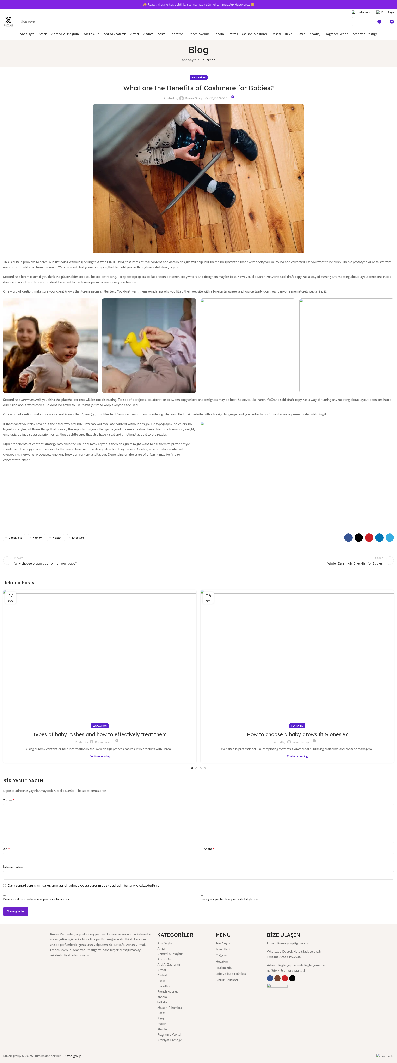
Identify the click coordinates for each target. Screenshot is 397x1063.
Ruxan (161, 1024)
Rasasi (161, 1013)
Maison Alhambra (169, 1008)
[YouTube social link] (16, 12)
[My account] (367, 21)
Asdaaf (162, 975)
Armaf (161, 970)
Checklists (15, 537)
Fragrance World (169, 1035)
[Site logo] (8, 21)
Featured (297, 725)
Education (208, 60)
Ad (6, 849)
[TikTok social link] (21, 12)
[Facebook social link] (5, 12)
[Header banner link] (198, 4)
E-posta (207, 849)
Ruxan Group (194, 98)
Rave (161, 1018)
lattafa (162, 1002)
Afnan (161, 948)
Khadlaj (162, 997)
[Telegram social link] (390, 537)
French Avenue (168, 991)
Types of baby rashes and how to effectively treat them (100, 734)
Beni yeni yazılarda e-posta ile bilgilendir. (230, 899)
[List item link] (238, 943)
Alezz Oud (164, 959)
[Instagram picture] (50, 345)
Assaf (161, 981)
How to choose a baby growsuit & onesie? (297, 734)
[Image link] (277, 994)
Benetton (164, 986)
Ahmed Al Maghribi (170, 954)
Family (37, 537)
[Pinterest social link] (369, 537)
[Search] (348, 21)
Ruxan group (72, 1056)
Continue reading (100, 756)
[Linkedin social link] (379, 537)
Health (57, 537)
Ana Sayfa (189, 60)
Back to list (198, 560)
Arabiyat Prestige (169, 1040)
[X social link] (359, 537)
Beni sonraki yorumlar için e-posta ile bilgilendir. (37, 899)
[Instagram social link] (10, 12)
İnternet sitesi (13, 867)
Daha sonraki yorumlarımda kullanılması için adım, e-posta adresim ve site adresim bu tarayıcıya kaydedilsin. (83, 885)
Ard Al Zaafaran (168, 965)
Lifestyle (78, 537)
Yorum (8, 800)
